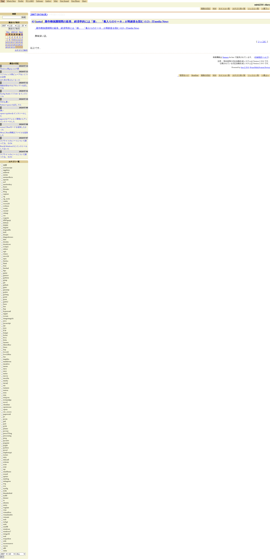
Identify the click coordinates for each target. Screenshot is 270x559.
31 (14, 47)
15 (9, 42)
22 (9, 45)
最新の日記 (205, 8)
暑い (2, 110)
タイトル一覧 (224, 8)
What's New (11, 1)
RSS (214, 8)
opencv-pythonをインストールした (13, 114)
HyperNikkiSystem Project (260, 67)
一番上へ (265, 75)
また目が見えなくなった (10, 80)
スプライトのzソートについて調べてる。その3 (13, 155)
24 (14, 45)
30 (12, 47)
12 (19, 39)
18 (17, 42)
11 (17, 39)
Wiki (56, 1)
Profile (20, 1)
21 (6, 45)
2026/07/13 (23, 72)
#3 (33, 21)
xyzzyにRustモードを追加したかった (13, 128)
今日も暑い (4, 102)
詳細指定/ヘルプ (261, 57)
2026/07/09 (23, 108)
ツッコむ (261, 41)
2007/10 (14, 32)
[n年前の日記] (56, 14)
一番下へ (265, 8)
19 (19, 42)
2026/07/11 (23, 91)
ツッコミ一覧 (253, 8)
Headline (195, 75)
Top (2, 1)
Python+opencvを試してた (10, 105)
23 (12, 45)
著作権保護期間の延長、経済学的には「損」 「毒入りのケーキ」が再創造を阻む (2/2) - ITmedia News (87, 28)
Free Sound (64, 1)
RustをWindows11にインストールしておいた (13, 147)
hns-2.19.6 (245, 67)
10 (14, 39)
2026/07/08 (23, 124)
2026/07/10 (23, 99)
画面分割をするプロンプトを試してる (14, 86)
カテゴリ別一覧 (238, 8)
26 (19, 45)
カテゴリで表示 (21, 50)
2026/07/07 (23, 138)
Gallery (48, 1)
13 (22, 39)
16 (12, 42)
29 (9, 47)
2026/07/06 (23, 152)
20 (22, 42)
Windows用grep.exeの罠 (9, 69)
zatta (39, 21)
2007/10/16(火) (38, 14)
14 (6, 42)
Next (21, 32)
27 (22, 45)
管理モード (184, 75)
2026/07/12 (23, 83)
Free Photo (75, 1)
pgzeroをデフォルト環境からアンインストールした (13, 120)
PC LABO (30, 1)
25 (17, 45)
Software (39, 1)
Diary (84, 1)
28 (6, 47)
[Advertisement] (219, 85)
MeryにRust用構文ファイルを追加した (14, 134)
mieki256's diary (262, 5)
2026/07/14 (23, 66)
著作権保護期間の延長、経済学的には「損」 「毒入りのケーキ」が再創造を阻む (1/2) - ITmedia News (106, 21)
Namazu (225, 57)
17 (14, 42)
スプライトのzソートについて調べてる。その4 (13, 142)
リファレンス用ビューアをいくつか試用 (14, 75)
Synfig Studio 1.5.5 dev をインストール (14, 95)
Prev (8, 32)
